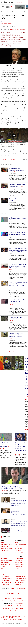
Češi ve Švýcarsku (5, 580)
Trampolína (7, 598)
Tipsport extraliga (5, 562)
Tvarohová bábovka (19, 564)
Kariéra (19, 616)
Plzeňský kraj (12, 340)
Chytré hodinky (19, 608)
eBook (4, 26)
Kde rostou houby (9, 591)
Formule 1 (3, 566)
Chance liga (4, 558)
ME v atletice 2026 (5, 564)
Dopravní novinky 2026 (20, 578)
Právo (2, 21)
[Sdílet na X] (26, 159)
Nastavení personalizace (18, 619)
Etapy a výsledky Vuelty (20, 544)
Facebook (4, 616)
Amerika (11, 253)
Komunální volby (5, 552)
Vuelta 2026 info (18, 542)
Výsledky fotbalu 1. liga (6, 560)
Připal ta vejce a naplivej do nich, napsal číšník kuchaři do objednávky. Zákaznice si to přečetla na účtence (18, 284)
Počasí (10, 221)
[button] (14, 56)
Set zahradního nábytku (7, 600)
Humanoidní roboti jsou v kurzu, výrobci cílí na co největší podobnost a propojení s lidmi (18, 301)
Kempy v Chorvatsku (6, 574)
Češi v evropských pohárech (13, 593)
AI (9, 306)
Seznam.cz (19, 2)
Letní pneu (22, 605)
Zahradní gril (17, 600)
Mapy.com (13, 588)
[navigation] (2, 2)
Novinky (6, 21)
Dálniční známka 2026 (20, 576)
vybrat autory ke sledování (6, 23)
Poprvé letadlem (5, 576)
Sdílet (9, 26)
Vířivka (23, 600)
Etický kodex (14, 617)
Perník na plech (18, 568)
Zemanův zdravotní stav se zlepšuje (16, 199)
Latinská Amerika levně (6, 582)
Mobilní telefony (19, 603)
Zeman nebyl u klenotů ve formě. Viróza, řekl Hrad (18, 185)
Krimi (10, 237)
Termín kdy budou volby (6, 548)
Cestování (11, 322)
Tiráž (23, 616)
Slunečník (13, 598)
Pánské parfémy (13, 610)
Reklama (14, 616)
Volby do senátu (5, 550)
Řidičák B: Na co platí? (20, 580)
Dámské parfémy (15, 605)
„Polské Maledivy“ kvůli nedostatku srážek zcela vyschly (17, 318)
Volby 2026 (3, 542)
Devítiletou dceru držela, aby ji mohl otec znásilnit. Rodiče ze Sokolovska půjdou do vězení (17, 266)
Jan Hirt (16, 546)
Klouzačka (19, 598)
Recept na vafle (18, 566)
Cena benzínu (18, 591)
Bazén (12, 596)
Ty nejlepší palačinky (20, 558)
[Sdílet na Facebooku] (24, 159)
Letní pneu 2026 (19, 574)
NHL (2, 568)
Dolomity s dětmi (5, 584)
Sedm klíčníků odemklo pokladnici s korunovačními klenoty (16, 170)
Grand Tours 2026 (19, 552)
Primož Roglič (18, 550)
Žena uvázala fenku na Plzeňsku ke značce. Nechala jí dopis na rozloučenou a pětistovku (17, 334)
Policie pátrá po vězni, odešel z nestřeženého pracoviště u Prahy (11, 487)
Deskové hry (6, 608)
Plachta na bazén (19, 596)
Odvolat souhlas (7, 619)
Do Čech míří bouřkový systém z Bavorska (17, 219)
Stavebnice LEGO (5, 605)
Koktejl (10, 288)
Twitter (9, 616)
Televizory (12, 608)
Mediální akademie (5, 617)
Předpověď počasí (21, 588)
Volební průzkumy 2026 (6, 544)
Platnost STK (18, 584)
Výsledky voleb (4, 546)
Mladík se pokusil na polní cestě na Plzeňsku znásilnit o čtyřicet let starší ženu (17, 234)
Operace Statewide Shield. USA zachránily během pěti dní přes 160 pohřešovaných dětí (21, 447)
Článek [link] (2, 131)
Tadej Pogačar (18, 548)
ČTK (9, 21)
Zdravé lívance (18, 562)
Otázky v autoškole (19, 582)
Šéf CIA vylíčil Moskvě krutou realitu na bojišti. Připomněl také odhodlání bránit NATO (18, 250)
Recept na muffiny (19, 560)
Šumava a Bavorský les (6, 578)
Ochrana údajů (22, 617)
